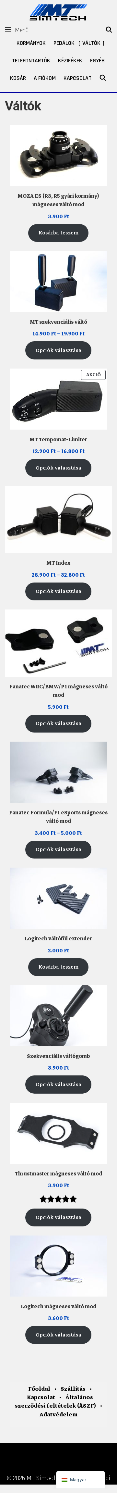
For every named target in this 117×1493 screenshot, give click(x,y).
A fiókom (45, 78)
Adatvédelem (58, 1414)
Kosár (18, 78)
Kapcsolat (77, 78)
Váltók (91, 43)
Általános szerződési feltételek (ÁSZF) (55, 1402)
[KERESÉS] (109, 30)
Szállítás (73, 1389)
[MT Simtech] (58, 11)
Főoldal (39, 1389)
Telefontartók (31, 60)
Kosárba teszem (58, 233)
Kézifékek (70, 60)
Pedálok (64, 43)
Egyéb (97, 60)
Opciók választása (58, 350)
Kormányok (31, 43)
